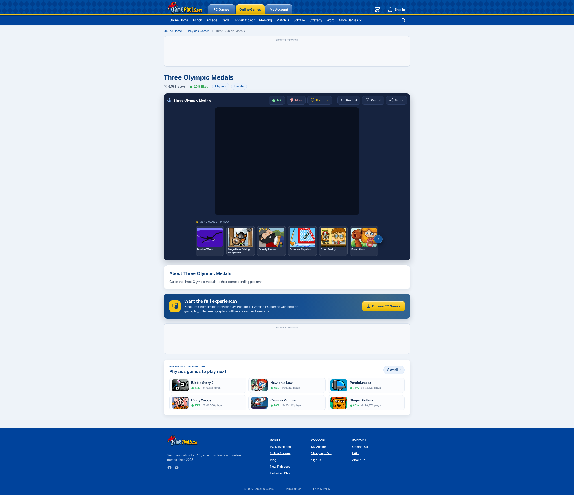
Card (225, 20)
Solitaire (299, 20)
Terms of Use (293, 489)
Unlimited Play (280, 473)
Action (197, 20)
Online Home (179, 20)
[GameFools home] (185, 8)
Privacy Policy (321, 489)
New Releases (280, 466)
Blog (273, 460)
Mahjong (265, 20)
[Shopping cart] (377, 9)
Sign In (399, 9)
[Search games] (403, 20)
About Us (358, 460)
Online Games (250, 9)
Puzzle (239, 86)
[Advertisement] (287, 53)
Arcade (212, 20)
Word (331, 20)
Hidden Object (244, 20)
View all (392, 369)
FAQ (355, 453)
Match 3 (282, 20)
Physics (220, 86)
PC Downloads (280, 446)
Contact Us (360, 446)
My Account (279, 9)
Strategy (315, 20)
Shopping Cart (321, 453)
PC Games (221, 9)
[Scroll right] (378, 239)
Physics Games (198, 31)
